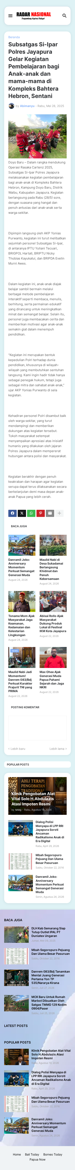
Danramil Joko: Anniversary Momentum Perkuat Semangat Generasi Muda (21, 567)
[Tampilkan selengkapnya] (59, 513)
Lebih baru (18, 748)
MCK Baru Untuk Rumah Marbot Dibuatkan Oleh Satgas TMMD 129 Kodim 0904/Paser (49, 1002)
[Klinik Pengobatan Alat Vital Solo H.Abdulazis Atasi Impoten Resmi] (16, 1057)
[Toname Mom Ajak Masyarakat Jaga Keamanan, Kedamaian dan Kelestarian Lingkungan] (21, 601)
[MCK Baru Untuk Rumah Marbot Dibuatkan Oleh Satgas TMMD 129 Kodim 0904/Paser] (16, 1003)
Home (17, 1154)
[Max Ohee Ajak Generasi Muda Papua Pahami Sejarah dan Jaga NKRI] (53, 657)
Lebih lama (57, 748)
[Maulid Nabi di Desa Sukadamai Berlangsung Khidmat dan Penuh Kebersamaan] (53, 545)
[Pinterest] (40, 513)
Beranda (14, 37)
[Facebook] (12, 513)
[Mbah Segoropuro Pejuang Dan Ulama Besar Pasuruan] (20, 861)
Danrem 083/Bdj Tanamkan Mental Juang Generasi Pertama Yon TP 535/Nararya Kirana (50, 977)
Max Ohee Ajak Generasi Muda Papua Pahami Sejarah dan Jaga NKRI (52, 679)
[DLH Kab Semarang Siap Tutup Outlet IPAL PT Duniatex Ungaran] (16, 934)
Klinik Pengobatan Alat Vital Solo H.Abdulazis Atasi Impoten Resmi (51, 1054)
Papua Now (37, 1159)
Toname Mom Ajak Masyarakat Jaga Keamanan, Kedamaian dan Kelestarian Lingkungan (21, 625)
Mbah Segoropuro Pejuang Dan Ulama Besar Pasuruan (49, 858)
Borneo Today (52, 1154)
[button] (10, 16)
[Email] (50, 513)
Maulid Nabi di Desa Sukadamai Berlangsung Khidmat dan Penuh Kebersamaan (51, 569)
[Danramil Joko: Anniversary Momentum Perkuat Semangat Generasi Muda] (20, 883)
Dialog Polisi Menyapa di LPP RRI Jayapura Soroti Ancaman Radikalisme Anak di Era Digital (50, 831)
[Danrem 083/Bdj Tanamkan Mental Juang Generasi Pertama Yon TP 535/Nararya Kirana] (16, 978)
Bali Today (32, 1154)
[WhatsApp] (31, 513)
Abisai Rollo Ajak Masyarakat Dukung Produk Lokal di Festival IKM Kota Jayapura (53, 623)
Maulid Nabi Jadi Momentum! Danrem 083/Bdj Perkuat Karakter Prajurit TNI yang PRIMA (20, 681)
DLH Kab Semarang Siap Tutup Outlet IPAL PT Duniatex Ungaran (48, 932)
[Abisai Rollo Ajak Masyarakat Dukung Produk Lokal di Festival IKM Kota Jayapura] (53, 601)
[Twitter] (22, 513)
